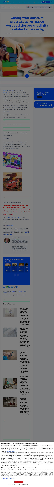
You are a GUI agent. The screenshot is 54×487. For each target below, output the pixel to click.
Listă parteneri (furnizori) (7, 478)
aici (27, 459)
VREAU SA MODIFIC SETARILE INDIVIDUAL (18, 484)
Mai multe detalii (10, 451)
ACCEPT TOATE (19, 481)
